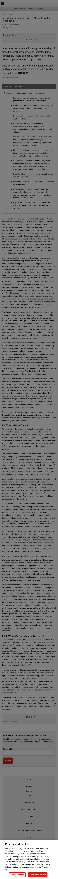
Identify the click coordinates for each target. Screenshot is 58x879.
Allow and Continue (37, 875)
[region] (29, 859)
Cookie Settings (17, 875)
